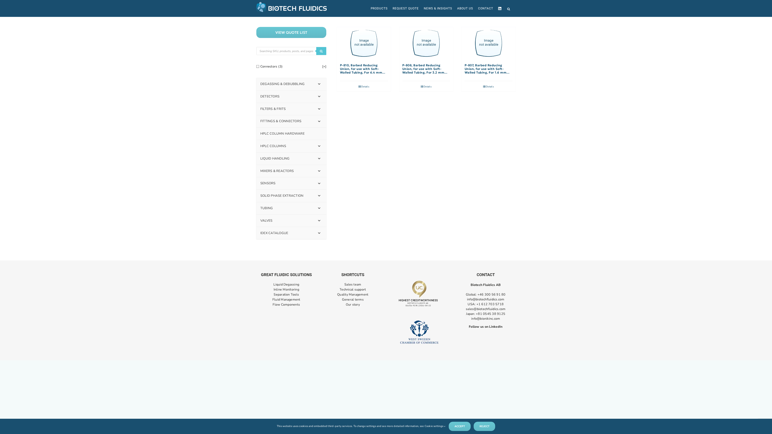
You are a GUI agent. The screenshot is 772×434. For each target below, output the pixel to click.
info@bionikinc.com (485, 318)
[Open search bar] (509, 8)
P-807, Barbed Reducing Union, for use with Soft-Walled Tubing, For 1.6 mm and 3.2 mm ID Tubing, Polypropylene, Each (486, 68)
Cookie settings (434, 426)
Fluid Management (286, 300)
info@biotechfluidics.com (485, 299)
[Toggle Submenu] (319, 84)
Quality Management (352, 295)
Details (365, 86)
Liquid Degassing (286, 285)
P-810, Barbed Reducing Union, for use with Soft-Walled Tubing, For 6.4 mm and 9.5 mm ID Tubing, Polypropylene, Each (361, 68)
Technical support (353, 290)
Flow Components (286, 305)
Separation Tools (286, 295)
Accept (460, 426)
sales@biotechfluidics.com (485, 309)
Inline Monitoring (286, 290)
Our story (353, 305)
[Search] (321, 51)
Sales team (352, 285)
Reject (484, 426)
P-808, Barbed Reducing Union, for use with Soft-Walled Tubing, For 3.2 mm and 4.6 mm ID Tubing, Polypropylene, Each (423, 68)
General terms (353, 300)
